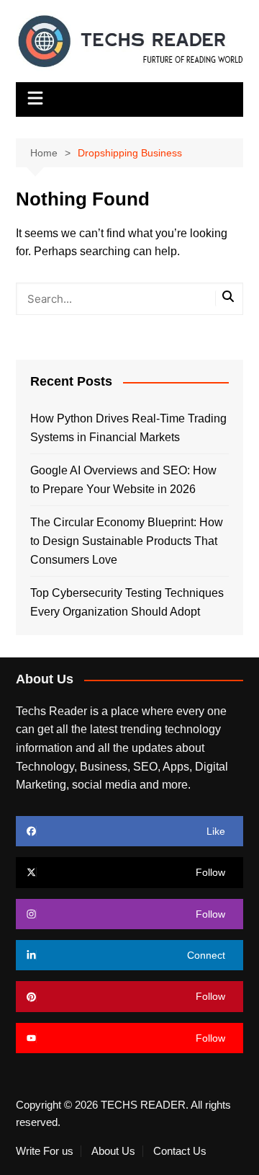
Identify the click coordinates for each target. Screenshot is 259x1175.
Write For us (44, 1151)
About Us (113, 1151)
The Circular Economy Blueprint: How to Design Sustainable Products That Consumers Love (126, 540)
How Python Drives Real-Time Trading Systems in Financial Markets (128, 427)
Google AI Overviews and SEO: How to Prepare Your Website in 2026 (123, 479)
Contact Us (179, 1151)
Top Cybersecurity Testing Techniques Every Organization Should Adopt (127, 602)
